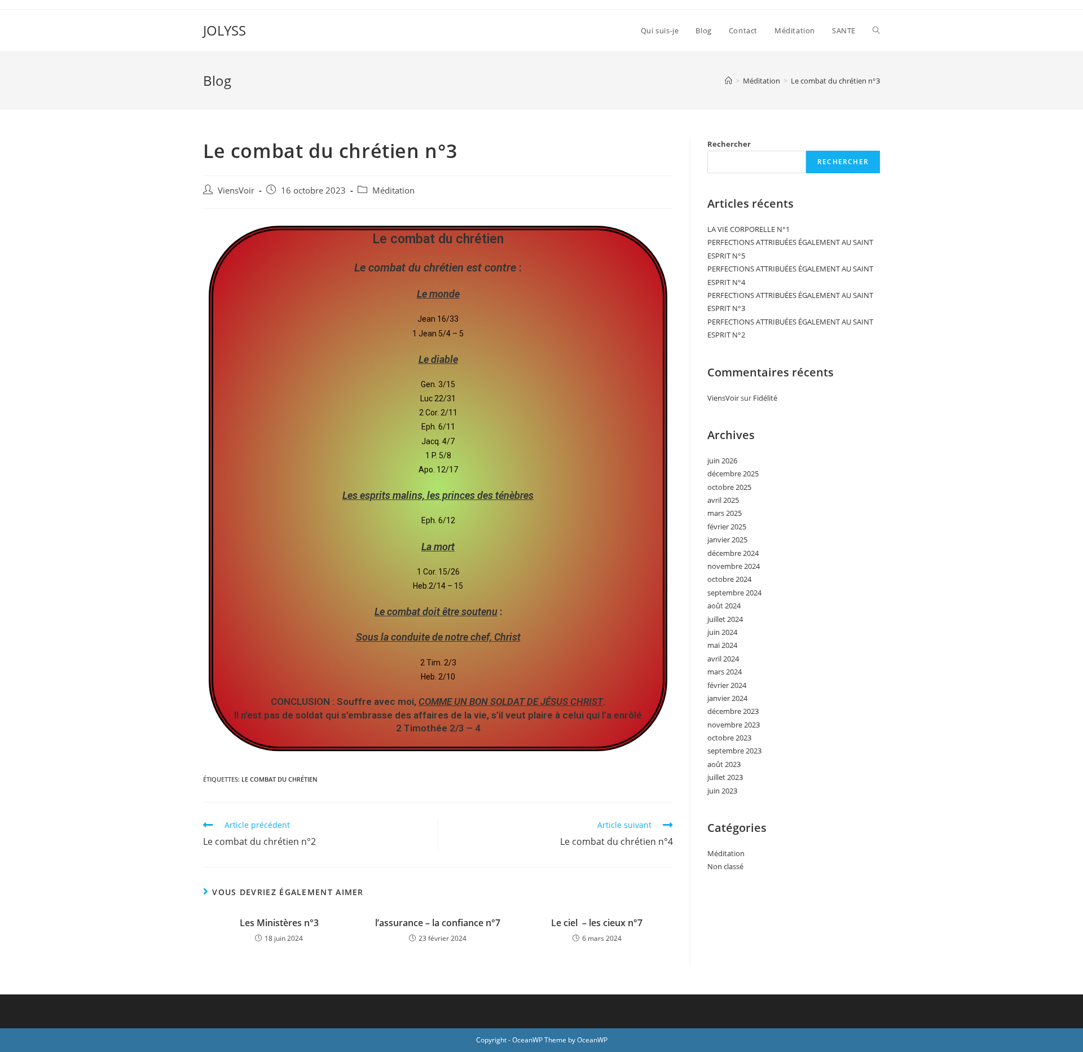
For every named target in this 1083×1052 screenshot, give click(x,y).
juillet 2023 (725, 777)
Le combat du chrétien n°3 (835, 81)
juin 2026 (722, 460)
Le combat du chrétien (279, 779)
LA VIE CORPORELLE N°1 (748, 229)
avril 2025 (723, 500)
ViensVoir (236, 190)
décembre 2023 (733, 711)
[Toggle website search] (876, 30)
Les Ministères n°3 (279, 923)
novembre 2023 (733, 725)
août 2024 (724, 605)
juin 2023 (722, 791)
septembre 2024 (734, 593)
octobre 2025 (729, 487)
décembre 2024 (733, 553)
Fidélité (765, 398)
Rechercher (729, 144)
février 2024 (726, 685)
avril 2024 (723, 659)
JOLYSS (224, 30)
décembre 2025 (733, 473)
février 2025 (726, 526)
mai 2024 (722, 645)
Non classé (725, 866)
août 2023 (724, 764)
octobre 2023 (729, 738)
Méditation (393, 190)
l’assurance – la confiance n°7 (437, 923)
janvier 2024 (727, 698)
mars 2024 (724, 672)
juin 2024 (722, 632)
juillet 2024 (725, 619)
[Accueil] (728, 81)
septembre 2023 (734, 751)
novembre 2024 (733, 566)
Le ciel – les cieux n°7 (596, 923)
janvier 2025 (727, 539)
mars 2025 (724, 513)
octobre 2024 (729, 579)
